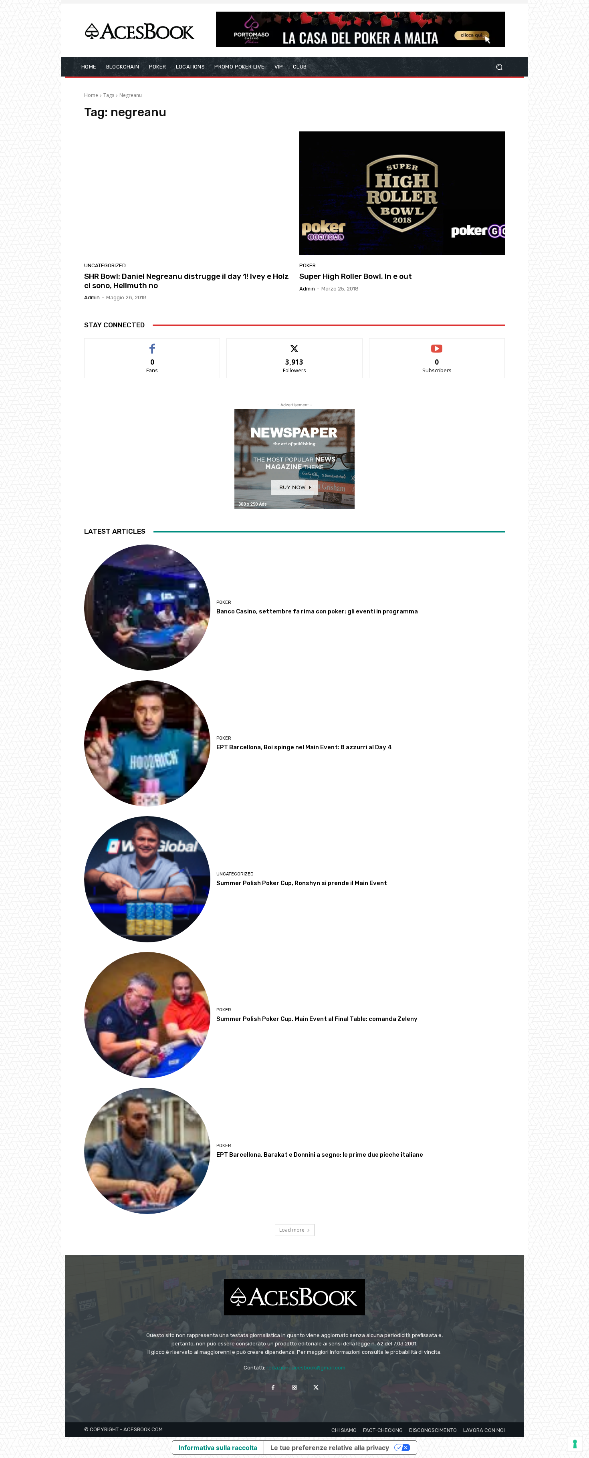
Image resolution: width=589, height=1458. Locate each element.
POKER (307, 265)
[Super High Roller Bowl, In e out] (402, 193)
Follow (294, 344)
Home (91, 95)
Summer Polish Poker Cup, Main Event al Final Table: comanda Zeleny (317, 1018)
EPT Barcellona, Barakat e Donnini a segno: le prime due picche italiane (319, 1154)
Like (152, 344)
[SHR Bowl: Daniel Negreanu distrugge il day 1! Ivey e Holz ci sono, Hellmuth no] (187, 193)
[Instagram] (294, 1387)
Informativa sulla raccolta (218, 1448)
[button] (499, 67)
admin (92, 297)
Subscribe (437, 344)
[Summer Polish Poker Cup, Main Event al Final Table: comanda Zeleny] (147, 1015)
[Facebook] (273, 1387)
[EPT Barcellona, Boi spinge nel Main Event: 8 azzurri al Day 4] (147, 743)
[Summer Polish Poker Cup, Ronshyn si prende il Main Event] (147, 879)
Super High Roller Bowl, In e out (355, 276)
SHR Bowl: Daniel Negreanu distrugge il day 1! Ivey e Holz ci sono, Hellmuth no (186, 281)
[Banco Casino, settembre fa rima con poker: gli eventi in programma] (147, 607)
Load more (292, 1229)
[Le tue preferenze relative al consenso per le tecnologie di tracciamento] (575, 1444)
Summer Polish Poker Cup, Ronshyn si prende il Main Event (301, 883)
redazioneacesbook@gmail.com (305, 1368)
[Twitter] (316, 1387)
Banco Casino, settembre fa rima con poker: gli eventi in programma (317, 611)
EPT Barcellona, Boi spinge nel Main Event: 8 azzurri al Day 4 (304, 747)
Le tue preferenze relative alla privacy (329, 1448)
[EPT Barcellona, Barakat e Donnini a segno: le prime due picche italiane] (147, 1151)
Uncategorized (105, 265)
